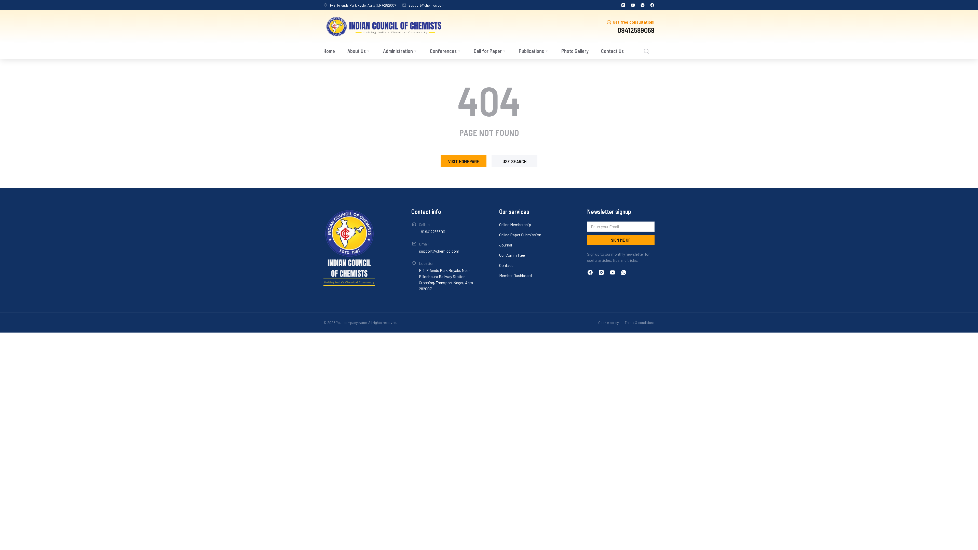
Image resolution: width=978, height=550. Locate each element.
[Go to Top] (968, 540)
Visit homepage (463, 161)
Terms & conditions (640, 322)
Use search (514, 161)
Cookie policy (608, 322)
